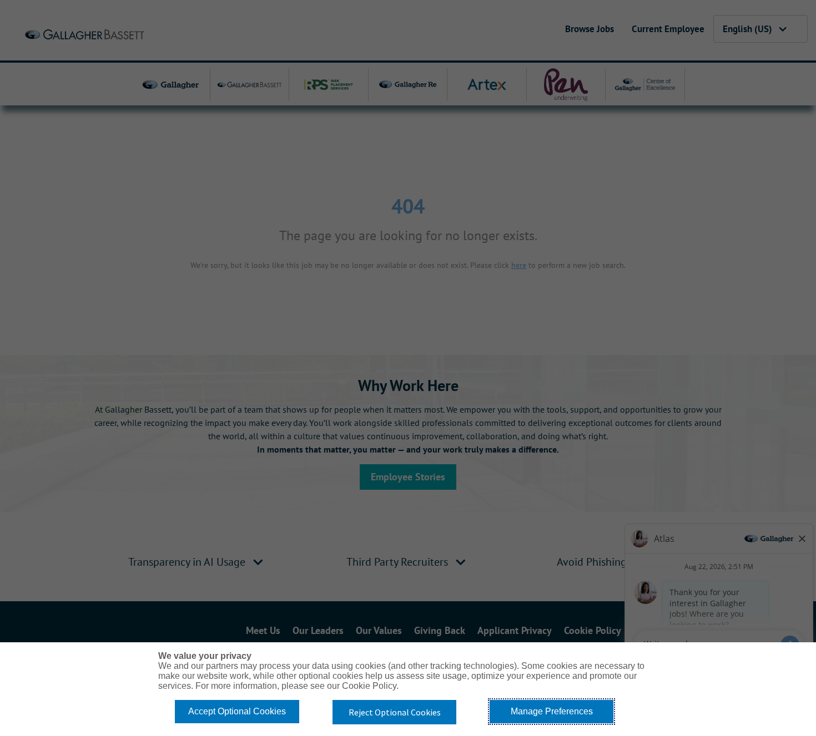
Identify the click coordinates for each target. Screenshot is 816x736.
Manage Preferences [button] (552, 711)
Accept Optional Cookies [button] (237, 711)
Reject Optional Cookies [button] (395, 712)
